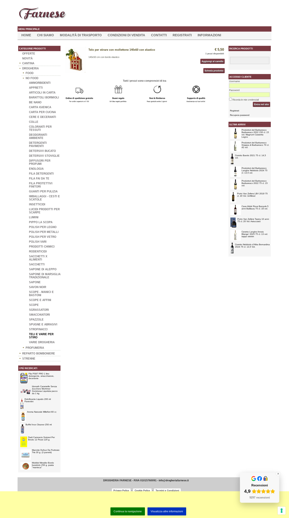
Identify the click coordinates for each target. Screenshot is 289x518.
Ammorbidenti (40, 82)
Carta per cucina (42, 112)
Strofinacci (38, 329)
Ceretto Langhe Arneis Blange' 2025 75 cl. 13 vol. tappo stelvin (255, 234)
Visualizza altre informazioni (167, 511)
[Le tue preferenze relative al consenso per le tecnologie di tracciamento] (282, 511)
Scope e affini (40, 300)
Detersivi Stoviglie (44, 155)
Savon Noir (37, 287)
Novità (27, 58)
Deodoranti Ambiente (38, 136)
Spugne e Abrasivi (43, 324)
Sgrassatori (39, 309)
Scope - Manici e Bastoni (41, 293)
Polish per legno (42, 227)
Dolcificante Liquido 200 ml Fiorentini (38, 400)
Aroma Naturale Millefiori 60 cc (41, 412)
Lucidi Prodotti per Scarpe (44, 211)
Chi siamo (45, 35)
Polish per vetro (42, 236)
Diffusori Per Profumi (39, 162)
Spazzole (36, 319)
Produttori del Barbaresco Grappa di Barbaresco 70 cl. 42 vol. (255, 144)
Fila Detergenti (41, 173)
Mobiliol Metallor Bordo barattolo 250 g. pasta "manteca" (43, 465)
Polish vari (38, 241)
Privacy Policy (121, 490)
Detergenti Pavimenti (38, 144)
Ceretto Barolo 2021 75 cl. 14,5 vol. (250, 156)
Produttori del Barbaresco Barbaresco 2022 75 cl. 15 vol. (255, 183)
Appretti (36, 87)
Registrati (182, 35)
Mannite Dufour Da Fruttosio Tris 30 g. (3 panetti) (45, 451)
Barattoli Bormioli (44, 97)
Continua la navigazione (128, 511)
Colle (33, 121)
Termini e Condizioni (167, 490)
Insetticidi (37, 204)
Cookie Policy (142, 490)
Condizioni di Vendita (126, 35)
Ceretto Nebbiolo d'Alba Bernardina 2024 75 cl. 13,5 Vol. (252, 245)
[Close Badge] (278, 474)
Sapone (35, 282)
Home (26, 35)
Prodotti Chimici (42, 246)
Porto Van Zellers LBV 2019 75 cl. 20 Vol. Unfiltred (252, 194)
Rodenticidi (38, 251)
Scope (34, 305)
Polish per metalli (44, 232)
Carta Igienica (40, 107)
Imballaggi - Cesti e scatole (44, 198)
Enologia (36, 168)
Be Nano (35, 102)
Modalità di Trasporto (81, 35)
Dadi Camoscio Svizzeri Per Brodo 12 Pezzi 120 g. (41, 438)
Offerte (28, 53)
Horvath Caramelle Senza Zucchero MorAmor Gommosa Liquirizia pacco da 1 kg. (45, 390)
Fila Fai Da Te (39, 178)
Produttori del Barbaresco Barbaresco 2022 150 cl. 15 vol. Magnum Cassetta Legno (255, 133)
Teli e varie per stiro (41, 336)
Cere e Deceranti (42, 117)
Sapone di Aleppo (42, 269)
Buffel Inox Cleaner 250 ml (39, 424)
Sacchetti (37, 264)
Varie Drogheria (42, 342)
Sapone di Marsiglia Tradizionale (45, 276)
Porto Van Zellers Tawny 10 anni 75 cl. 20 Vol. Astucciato (253, 220)
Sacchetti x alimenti (38, 258)
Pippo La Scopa (40, 222)
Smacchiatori (39, 314)
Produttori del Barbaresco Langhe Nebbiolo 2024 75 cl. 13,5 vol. (254, 170)
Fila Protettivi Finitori (40, 185)
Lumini (34, 217)
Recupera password (239, 115)
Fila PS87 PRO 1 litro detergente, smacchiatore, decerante (41, 375)
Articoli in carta (42, 92)
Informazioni (209, 35)
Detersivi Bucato (42, 151)
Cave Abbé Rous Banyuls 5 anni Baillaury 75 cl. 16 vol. (255, 207)
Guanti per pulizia (43, 191)
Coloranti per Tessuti (40, 128)
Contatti (159, 35)
